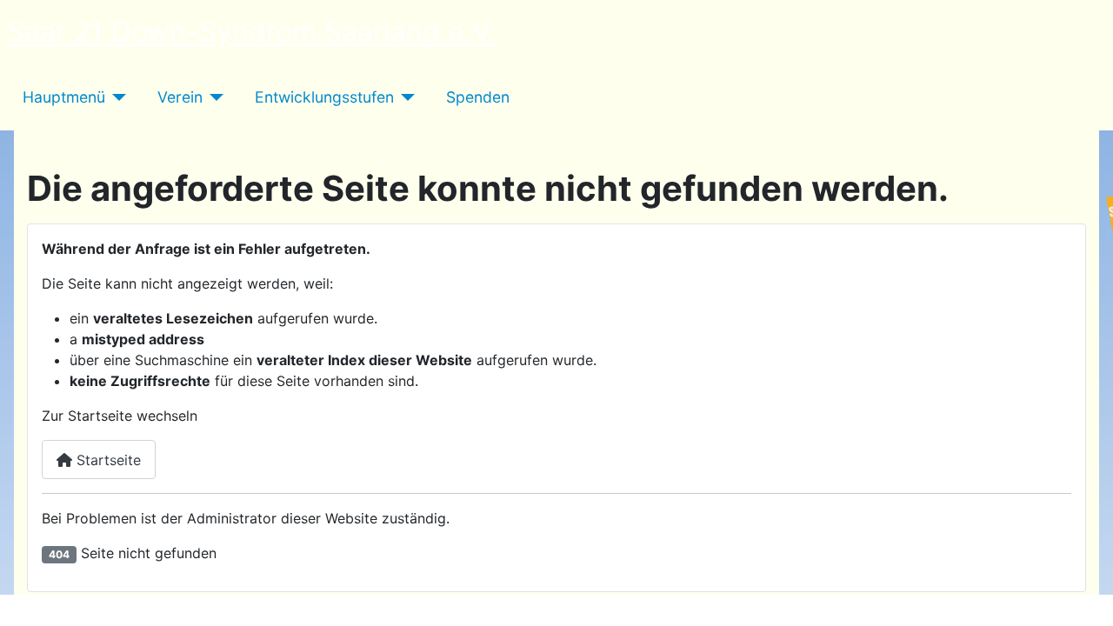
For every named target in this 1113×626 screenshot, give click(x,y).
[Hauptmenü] (116, 97)
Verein (180, 97)
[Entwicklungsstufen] (405, 97)
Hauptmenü (64, 97)
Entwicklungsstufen (324, 97)
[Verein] (213, 97)
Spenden (478, 97)
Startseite (106, 460)
